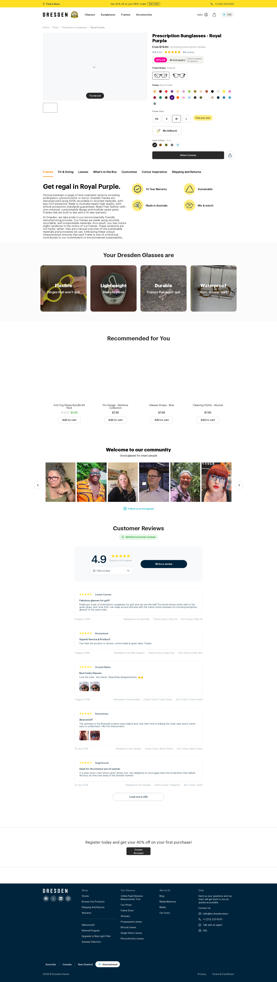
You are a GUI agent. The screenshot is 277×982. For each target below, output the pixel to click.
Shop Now (148, 3)
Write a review (163, 564)
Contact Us (204, 907)
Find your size (203, 117)
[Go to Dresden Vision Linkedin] (61, 898)
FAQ (205, 930)
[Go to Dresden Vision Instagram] (68, 898)
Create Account (138, 851)
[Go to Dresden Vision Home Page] (55, 15)
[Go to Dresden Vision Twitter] (53, 898)
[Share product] (230, 155)
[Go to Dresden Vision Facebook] (46, 898)
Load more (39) (138, 797)
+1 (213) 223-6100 (212, 919)
